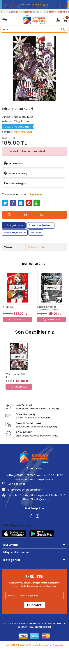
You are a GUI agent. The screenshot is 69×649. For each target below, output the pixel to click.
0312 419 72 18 (16, 484)
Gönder (36, 605)
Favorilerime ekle (15, 194)
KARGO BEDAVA (21, 12)
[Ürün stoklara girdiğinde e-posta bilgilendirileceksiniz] (59, 215)
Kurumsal (10, 545)
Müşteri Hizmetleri (16, 552)
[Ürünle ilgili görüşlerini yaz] (42, 215)
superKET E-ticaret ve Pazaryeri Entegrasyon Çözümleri (34, 644)
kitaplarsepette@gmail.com (25, 489)
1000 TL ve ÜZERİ (38, 12)
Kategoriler (11, 560)
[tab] (14, 225)
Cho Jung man (36, 247)
